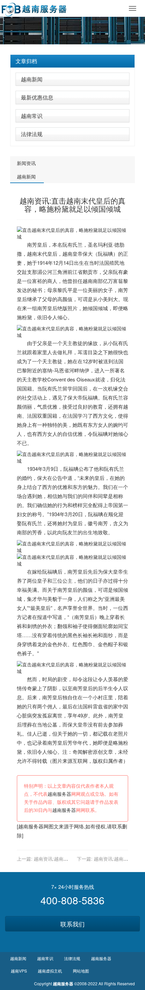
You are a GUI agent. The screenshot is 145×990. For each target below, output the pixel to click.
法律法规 (31, 134)
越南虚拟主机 (50, 971)
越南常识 (31, 116)
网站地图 (81, 971)
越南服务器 (59, 794)
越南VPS (19, 971)
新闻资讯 (26, 163)
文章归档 (26, 61)
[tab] (72, 61)
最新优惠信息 (37, 97)
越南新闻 (31, 79)
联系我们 (72, 923)
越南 (32, 253)
